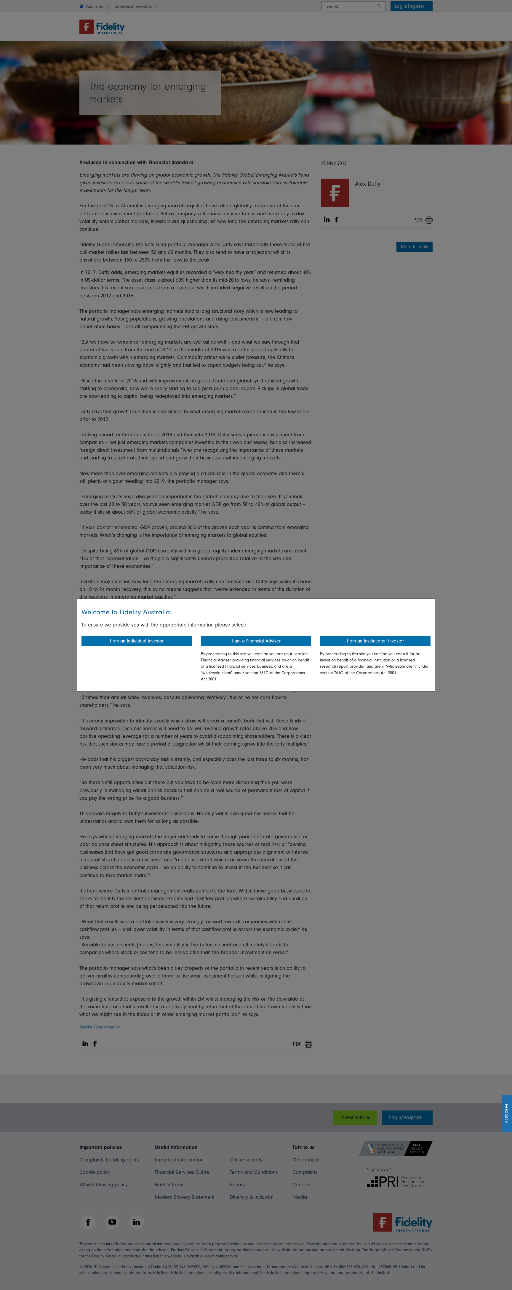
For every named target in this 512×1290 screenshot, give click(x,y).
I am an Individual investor (137, 641)
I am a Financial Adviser (256, 641)
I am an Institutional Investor (375, 641)
